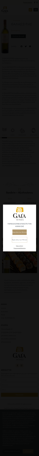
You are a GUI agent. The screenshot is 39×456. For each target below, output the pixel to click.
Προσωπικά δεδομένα (20, 248)
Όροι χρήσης (19, 245)
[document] (19, 228)
